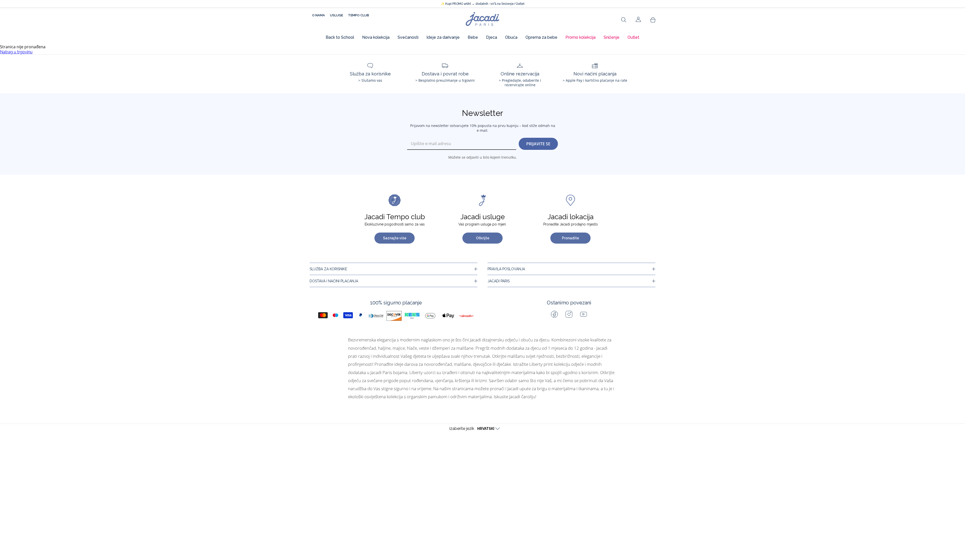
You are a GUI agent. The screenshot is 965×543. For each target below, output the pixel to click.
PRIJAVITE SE (538, 144)
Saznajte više (394, 238)
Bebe (473, 37)
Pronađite (570, 238)
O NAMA (318, 15)
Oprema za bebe (541, 37)
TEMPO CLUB (358, 15)
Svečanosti (408, 37)
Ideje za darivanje (443, 37)
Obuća (511, 37)
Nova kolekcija (376, 37)
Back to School (340, 37)
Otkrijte (482, 238)
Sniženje (611, 37)
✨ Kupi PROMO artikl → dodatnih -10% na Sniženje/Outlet (482, 4)
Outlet (633, 37)
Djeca (491, 37)
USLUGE (336, 15)
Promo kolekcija (580, 37)
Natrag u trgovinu (16, 52)
